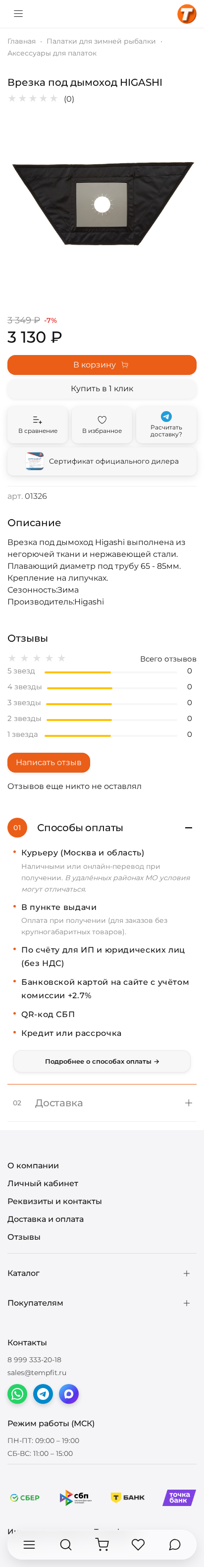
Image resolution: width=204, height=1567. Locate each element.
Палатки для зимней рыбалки (101, 41)
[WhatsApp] (17, 1394)
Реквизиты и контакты (54, 1201)
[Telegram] (43, 1394)
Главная (21, 41)
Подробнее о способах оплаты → (102, 1061)
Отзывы (24, 1237)
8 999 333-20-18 (34, 1359)
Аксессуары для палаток (52, 53)
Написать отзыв (49, 762)
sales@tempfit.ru (36, 1372)
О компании (33, 1165)
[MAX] (69, 1394)
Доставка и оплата (45, 1219)
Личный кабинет (42, 1183)
